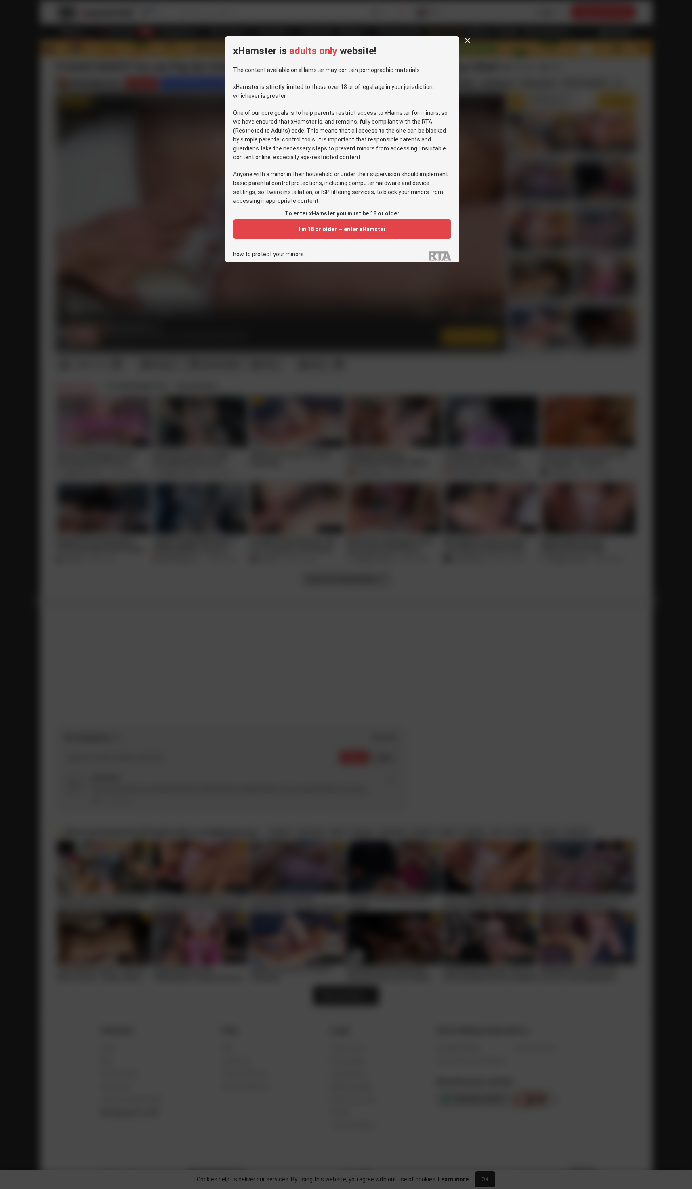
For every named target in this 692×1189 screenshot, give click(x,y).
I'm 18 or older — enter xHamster (342, 229)
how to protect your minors (268, 254)
